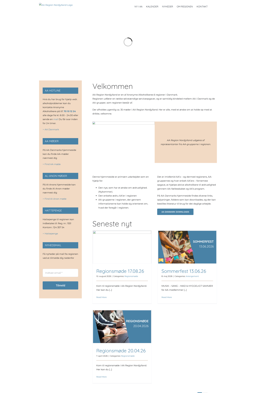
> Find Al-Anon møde (54, 198)
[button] (212, 6)
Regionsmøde (131, 276)
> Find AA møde (52, 164)
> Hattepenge (50, 233)
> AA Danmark (51, 129)
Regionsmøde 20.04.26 (121, 351)
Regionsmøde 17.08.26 (120, 271)
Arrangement (192, 276)
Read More (101, 297)
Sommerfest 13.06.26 (183, 271)
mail (55, 119)
